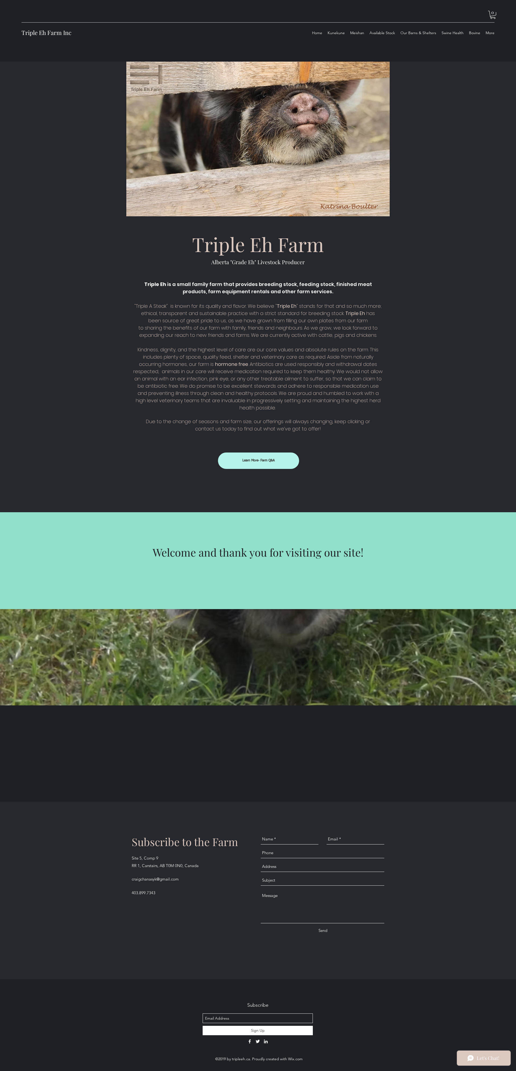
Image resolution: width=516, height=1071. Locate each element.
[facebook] (249, 1041)
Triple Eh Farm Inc (46, 33)
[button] (493, 15)
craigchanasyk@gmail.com (155, 879)
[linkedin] (265, 1041)
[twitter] (257, 1041)
